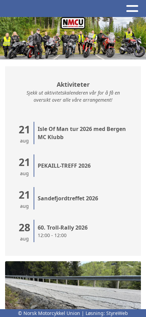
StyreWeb (117, 313)
